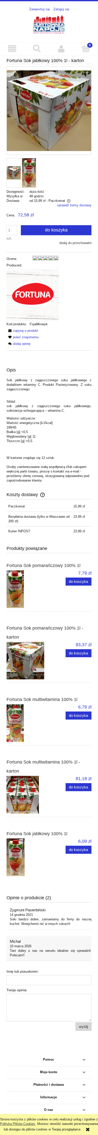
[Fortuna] (33, 295)
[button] (12, 49)
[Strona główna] (49, 24)
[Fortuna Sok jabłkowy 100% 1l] (28, 857)
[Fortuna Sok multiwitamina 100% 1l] (28, 723)
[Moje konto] (61, 49)
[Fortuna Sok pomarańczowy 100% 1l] (28, 589)
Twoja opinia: (17, 990)
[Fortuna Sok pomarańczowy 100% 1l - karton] (28, 660)
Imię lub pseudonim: (23, 971)
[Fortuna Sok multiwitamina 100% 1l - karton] (28, 795)
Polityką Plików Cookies (17, 1124)
